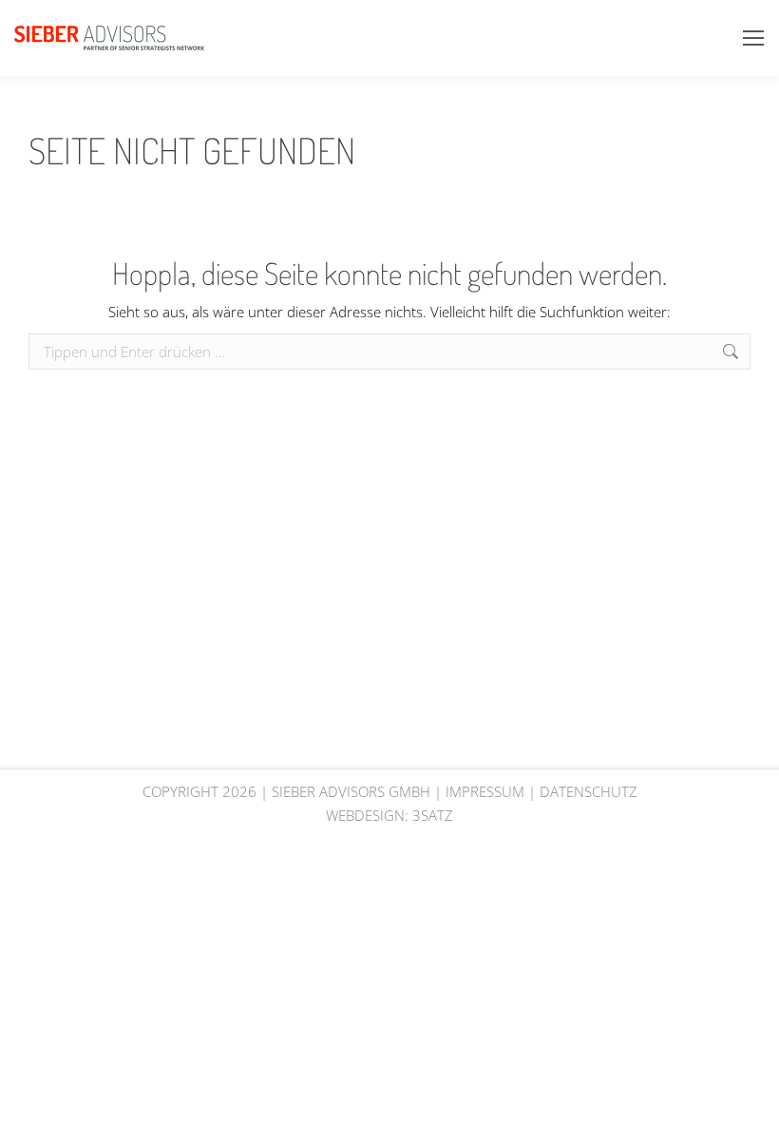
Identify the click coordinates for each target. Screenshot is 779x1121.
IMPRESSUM (485, 791)
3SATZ (432, 815)
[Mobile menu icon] (753, 38)
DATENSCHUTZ (588, 791)
